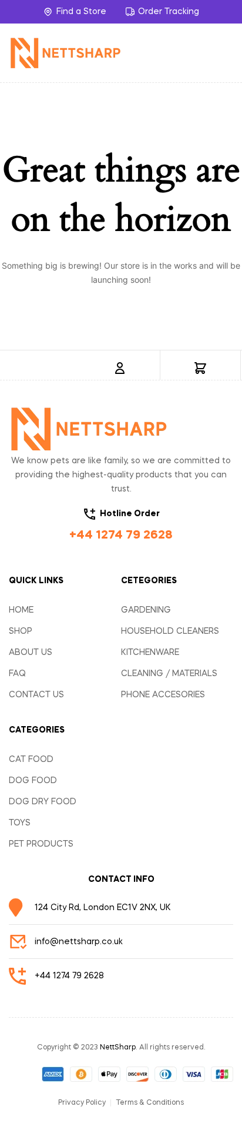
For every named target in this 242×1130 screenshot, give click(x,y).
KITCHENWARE (150, 652)
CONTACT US (36, 695)
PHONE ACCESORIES (163, 695)
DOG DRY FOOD (42, 802)
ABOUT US (30, 652)
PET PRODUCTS (41, 844)
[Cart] (200, 368)
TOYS (20, 823)
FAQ (17, 674)
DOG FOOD (33, 781)
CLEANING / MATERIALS (169, 674)
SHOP (20, 631)
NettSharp (118, 1047)
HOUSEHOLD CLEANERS (170, 631)
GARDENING (146, 610)
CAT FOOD (31, 759)
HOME (21, 610)
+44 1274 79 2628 (121, 535)
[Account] (120, 368)
